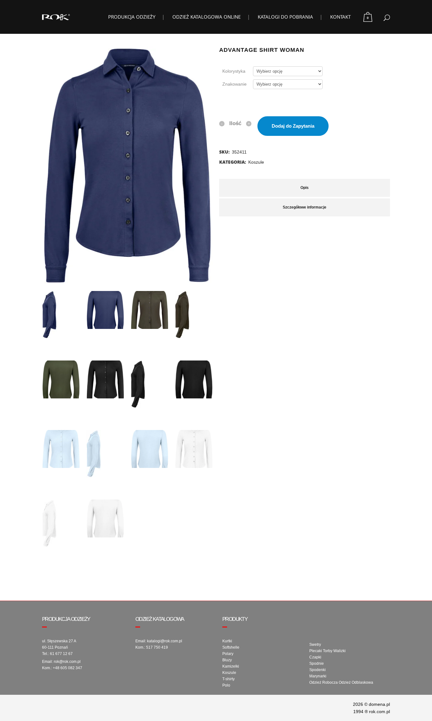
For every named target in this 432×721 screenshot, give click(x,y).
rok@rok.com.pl (67, 661)
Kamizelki (230, 666)
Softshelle (230, 647)
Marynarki (317, 676)
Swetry (315, 644)
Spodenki (317, 670)
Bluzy (227, 660)
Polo (226, 685)
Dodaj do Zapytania (293, 126)
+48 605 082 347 (67, 668)
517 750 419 (157, 647)
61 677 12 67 (61, 653)
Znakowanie (234, 84)
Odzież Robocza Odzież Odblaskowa (341, 682)
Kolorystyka (233, 71)
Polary (227, 653)
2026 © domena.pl (371, 704)
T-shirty (228, 679)
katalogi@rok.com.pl (164, 641)
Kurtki (227, 641)
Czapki (315, 657)
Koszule (256, 162)
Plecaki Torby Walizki (327, 651)
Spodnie (316, 663)
